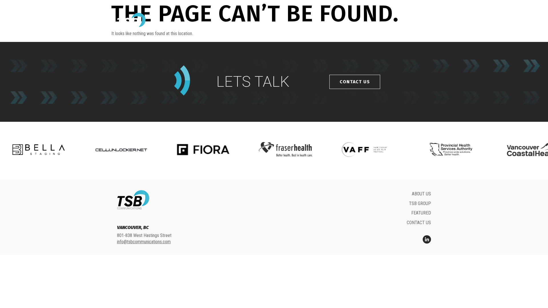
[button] (426, 22)
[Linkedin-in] (427, 239)
